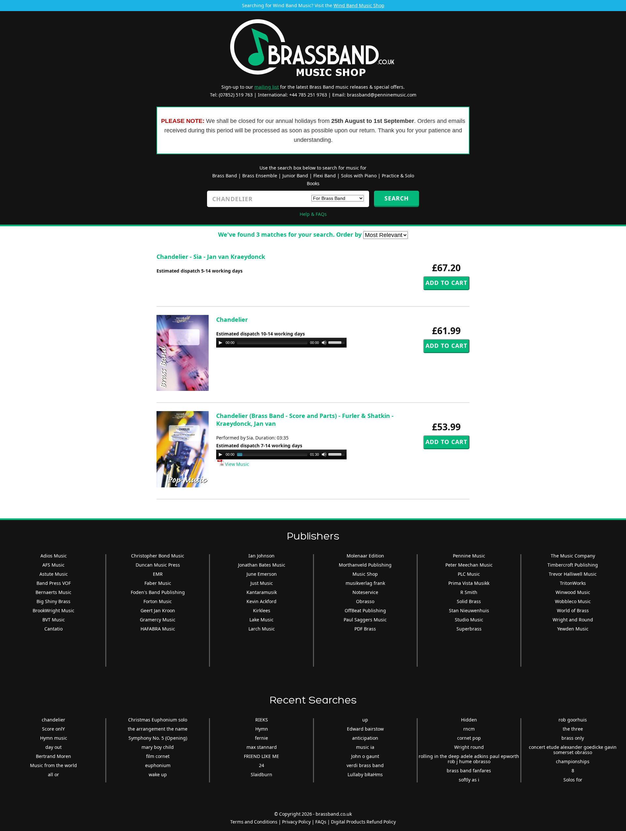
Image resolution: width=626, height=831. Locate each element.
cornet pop (469, 738)
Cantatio (53, 629)
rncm (469, 729)
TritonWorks (573, 583)
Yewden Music (573, 629)
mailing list (266, 87)
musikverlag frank (365, 583)
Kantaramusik (261, 592)
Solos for (572, 780)
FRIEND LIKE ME (261, 756)
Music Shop (365, 574)
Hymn (261, 729)
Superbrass (469, 629)
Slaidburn (261, 774)
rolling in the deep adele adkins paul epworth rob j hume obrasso (469, 758)
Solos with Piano (359, 175)
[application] (281, 343)
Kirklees (261, 610)
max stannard (261, 747)
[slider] (337, 342)
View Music (236, 464)
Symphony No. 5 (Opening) (157, 738)
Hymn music (53, 738)
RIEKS (261, 720)
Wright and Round (573, 619)
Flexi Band (324, 175)
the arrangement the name (157, 729)
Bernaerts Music (53, 592)
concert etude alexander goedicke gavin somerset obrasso (573, 749)
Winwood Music (573, 592)
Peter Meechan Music (469, 565)
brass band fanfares (469, 770)
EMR (158, 574)
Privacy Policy (296, 822)
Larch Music (261, 629)
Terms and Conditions (253, 822)
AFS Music (53, 565)
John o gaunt (365, 756)
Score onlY (53, 729)
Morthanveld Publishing (365, 565)
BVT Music (53, 619)
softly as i (469, 780)
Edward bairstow (365, 729)
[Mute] (324, 342)
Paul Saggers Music (365, 619)
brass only (572, 738)
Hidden (469, 720)
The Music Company (573, 556)
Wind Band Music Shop (359, 5)
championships (572, 761)
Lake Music (261, 619)
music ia (365, 747)
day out (53, 747)
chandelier (53, 720)
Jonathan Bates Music (261, 565)
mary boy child (158, 747)
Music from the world (53, 765)
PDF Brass (365, 629)
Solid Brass (469, 601)
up (365, 720)
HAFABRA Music (158, 629)
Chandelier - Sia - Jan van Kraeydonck (210, 256)
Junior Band (295, 175)
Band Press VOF (54, 583)
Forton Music (157, 601)
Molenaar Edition (365, 556)
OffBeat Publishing (365, 610)
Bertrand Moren (53, 756)
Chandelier (232, 319)
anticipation (365, 738)
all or (53, 774)
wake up (158, 774)
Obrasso (365, 601)
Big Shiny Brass (53, 601)
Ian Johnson (261, 556)
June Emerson (261, 574)
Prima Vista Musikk (468, 583)
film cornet (158, 756)
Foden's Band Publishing (158, 592)
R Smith (468, 592)
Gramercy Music (157, 619)
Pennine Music (469, 556)
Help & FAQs (313, 214)
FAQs (320, 822)
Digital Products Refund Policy (363, 822)
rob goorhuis (573, 720)
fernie (261, 738)
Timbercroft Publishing (572, 565)
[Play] (220, 342)
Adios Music (53, 556)
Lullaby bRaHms (365, 774)
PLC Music (469, 574)
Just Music (261, 583)
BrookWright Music (53, 610)
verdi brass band (365, 765)
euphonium (158, 765)
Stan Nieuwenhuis (469, 610)
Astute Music (53, 574)
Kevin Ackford (261, 601)
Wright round (469, 747)
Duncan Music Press (158, 565)
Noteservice (365, 592)
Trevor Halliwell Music (573, 574)
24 (261, 765)
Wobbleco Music (573, 601)
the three (573, 729)
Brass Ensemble (259, 175)
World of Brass (573, 610)
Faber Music (157, 583)
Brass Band (224, 175)
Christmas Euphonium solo (157, 720)
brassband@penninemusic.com (381, 95)
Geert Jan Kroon (158, 610)
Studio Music (469, 619)
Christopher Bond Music (157, 556)
